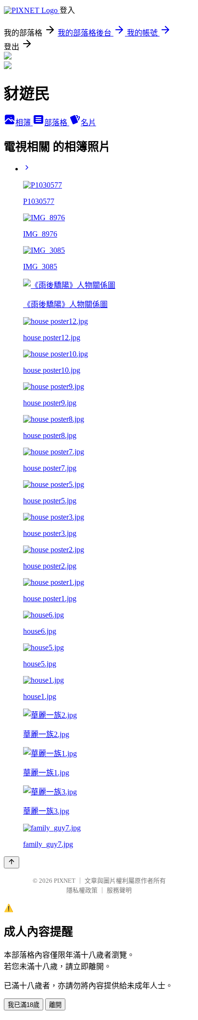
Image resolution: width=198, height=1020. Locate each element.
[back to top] (11, 862)
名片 (88, 123)
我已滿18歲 (23, 1004)
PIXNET (64, 880)
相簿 (24, 123)
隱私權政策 (82, 890)
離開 (55, 1004)
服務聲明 (119, 890)
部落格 (56, 123)
